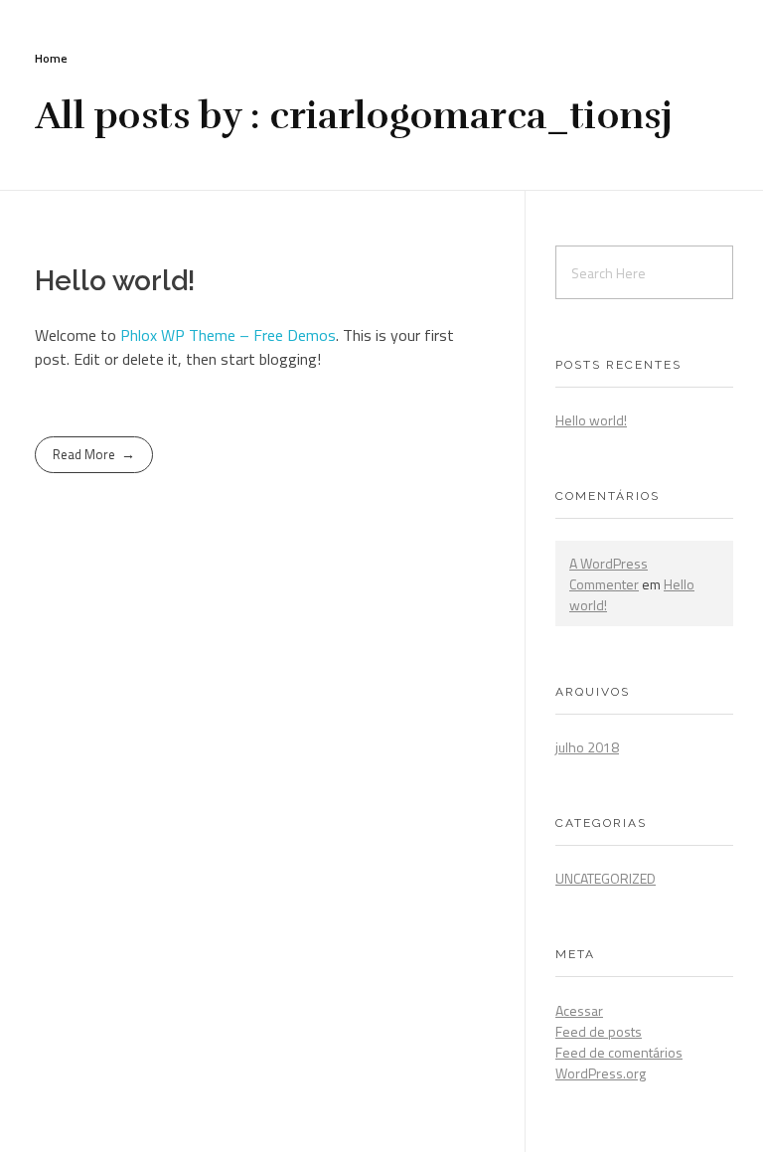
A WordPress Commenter (608, 573)
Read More (84, 454)
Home (51, 58)
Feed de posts (598, 1031)
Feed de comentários (619, 1052)
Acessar (579, 1010)
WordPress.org (600, 1073)
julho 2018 (587, 747)
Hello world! (115, 280)
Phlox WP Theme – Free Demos (228, 335)
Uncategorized (605, 878)
